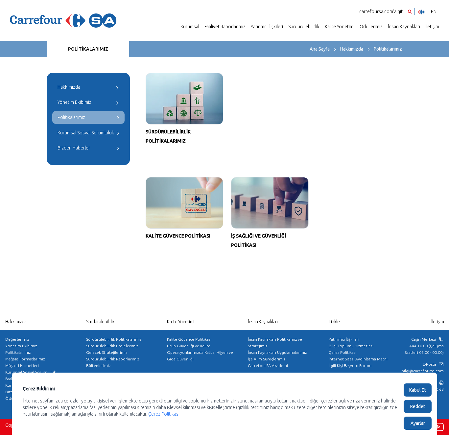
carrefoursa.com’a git (381, 11)
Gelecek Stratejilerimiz (106, 352)
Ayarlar (418, 423)
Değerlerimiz (17, 339)
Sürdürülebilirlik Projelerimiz (112, 346)
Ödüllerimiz (371, 26)
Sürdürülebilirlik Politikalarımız (113, 339)
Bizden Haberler (74, 147)
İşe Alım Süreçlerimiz (266, 359)
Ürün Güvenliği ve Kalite (188, 346)
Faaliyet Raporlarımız (225, 26)
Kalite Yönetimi (339, 26)
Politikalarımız (388, 49)
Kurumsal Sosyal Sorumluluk (86, 132)
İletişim (432, 26)
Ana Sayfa (320, 49)
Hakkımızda (351, 49)
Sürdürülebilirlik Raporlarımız (112, 359)
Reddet (417, 406)
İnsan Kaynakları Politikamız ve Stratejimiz (275, 342)
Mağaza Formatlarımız (25, 359)
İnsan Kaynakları (404, 26)
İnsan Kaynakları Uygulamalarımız (277, 352)
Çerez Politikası (342, 352)
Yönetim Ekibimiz (74, 102)
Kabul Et (417, 390)
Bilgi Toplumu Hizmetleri (351, 346)
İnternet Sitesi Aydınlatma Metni (358, 359)
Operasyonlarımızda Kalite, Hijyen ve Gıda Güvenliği (200, 355)
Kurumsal (189, 26)
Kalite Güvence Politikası (189, 339)
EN (434, 11)
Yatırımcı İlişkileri (267, 26)
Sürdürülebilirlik (303, 26)
